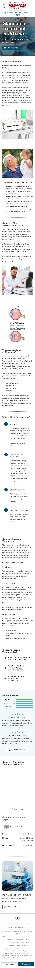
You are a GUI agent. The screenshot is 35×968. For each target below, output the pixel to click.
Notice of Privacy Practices (11, 953)
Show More (19, 725)
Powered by (17, 943)
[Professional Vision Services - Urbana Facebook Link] (17, 918)
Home (7, 949)
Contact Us (14, 949)
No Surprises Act (26, 951)
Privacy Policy (26, 953)
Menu (3, 7)
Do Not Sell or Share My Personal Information (18, 958)
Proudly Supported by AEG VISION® (18, 945)
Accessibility (24, 949)
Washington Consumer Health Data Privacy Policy (17, 955)
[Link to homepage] (17, 6)
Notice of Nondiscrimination (10, 951)
